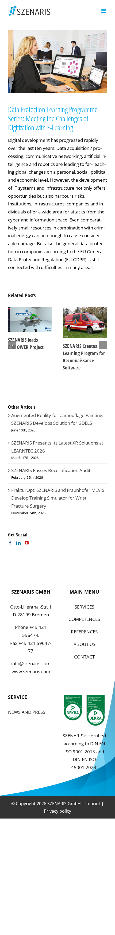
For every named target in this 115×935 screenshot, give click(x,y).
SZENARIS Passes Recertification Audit (50, 470)
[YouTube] (27, 543)
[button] (12, 345)
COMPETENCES (84, 619)
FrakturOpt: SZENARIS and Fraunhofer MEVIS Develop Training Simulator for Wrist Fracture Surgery (57, 498)
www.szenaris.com (30, 671)
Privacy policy (57, 811)
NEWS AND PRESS (26, 712)
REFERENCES (84, 632)
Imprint (92, 804)
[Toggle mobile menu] (104, 11)
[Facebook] (10, 543)
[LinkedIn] (18, 543)
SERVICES (84, 607)
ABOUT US (84, 644)
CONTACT (84, 657)
